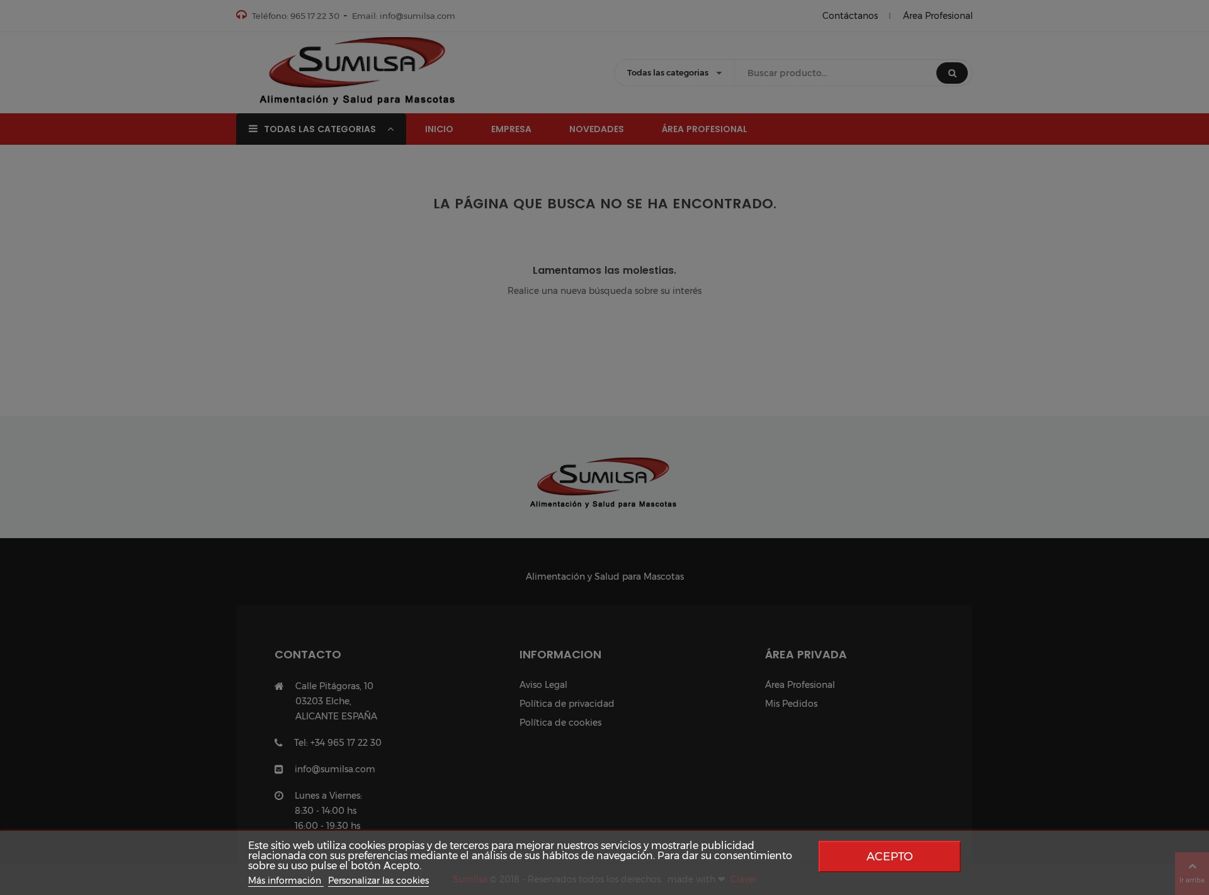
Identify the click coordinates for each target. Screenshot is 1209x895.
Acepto (889, 856)
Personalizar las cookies (378, 880)
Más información (286, 880)
